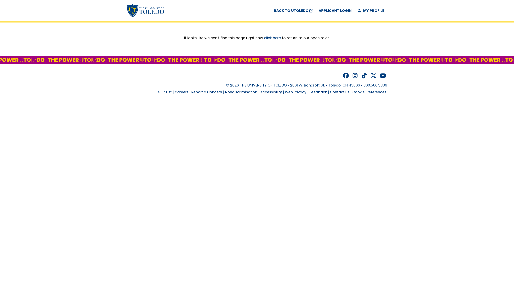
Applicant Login (335, 10)
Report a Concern (206, 92)
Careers (181, 92)
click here (272, 37)
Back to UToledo (291, 10)
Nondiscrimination (241, 92)
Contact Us (339, 92)
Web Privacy (295, 92)
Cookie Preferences (369, 92)
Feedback (318, 92)
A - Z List (164, 92)
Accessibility (271, 92)
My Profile (373, 10)
